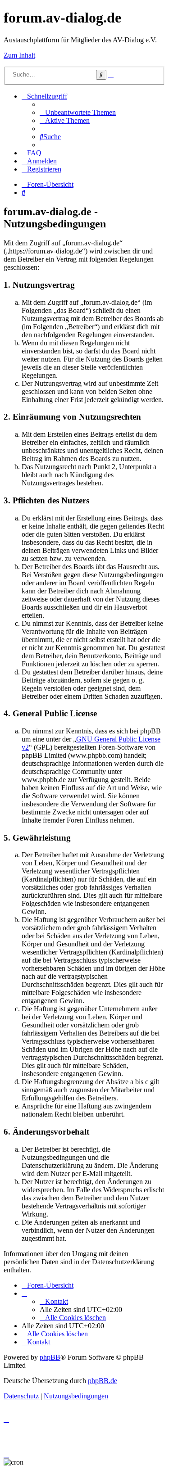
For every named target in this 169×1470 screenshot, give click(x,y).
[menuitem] (78, 112)
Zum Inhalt (19, 55)
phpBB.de (102, 1380)
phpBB (50, 1357)
